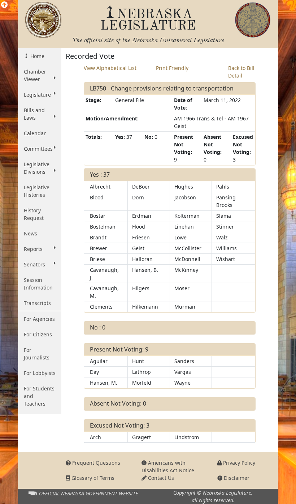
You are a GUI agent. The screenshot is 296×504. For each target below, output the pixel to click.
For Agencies (39, 318)
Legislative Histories (36, 191)
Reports (33, 249)
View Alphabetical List (110, 68)
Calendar (35, 133)
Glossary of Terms (92, 477)
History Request (34, 214)
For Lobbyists (40, 373)
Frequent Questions (95, 462)
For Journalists (36, 353)
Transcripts (37, 303)
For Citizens (38, 334)
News (30, 233)
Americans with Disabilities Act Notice (168, 466)
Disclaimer (235, 477)
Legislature (37, 94)
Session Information (38, 284)
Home (36, 56)
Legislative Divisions (36, 168)
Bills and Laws (34, 114)
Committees (38, 148)
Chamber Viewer (35, 75)
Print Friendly (172, 68)
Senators (34, 264)
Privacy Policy (238, 462)
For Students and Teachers (39, 396)
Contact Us (160, 477)
